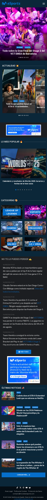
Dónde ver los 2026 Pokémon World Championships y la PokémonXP (29, 413)
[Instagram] (23, 487)
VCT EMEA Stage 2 (31, 341)
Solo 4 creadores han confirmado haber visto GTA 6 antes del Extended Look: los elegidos (30, 430)
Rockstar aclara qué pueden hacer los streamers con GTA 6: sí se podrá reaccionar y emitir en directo (30, 448)
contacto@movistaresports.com (23, 494)
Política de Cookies (20, 491)
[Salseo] (11, 244)
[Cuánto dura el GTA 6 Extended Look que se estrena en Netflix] (8, 396)
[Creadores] (35, 228)
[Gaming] (11, 228)
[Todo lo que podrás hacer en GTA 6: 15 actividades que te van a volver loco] (18, 91)
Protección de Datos (35, 491)
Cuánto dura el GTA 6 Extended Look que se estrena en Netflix (31, 397)
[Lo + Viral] (35, 244)
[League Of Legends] (11, 212)
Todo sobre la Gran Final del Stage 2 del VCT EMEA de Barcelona (23, 52)
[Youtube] (26, 487)
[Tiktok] (17, 487)
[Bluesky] (30, 487)
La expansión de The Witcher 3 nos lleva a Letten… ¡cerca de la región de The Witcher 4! (30, 465)
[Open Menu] (44, 4)
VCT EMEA (39, 317)
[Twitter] (20, 487)
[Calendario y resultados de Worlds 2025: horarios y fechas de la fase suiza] (23, 163)
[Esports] (35, 212)
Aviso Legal (9, 491)
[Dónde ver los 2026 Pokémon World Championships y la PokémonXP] (8, 410)
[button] (3, 30)
